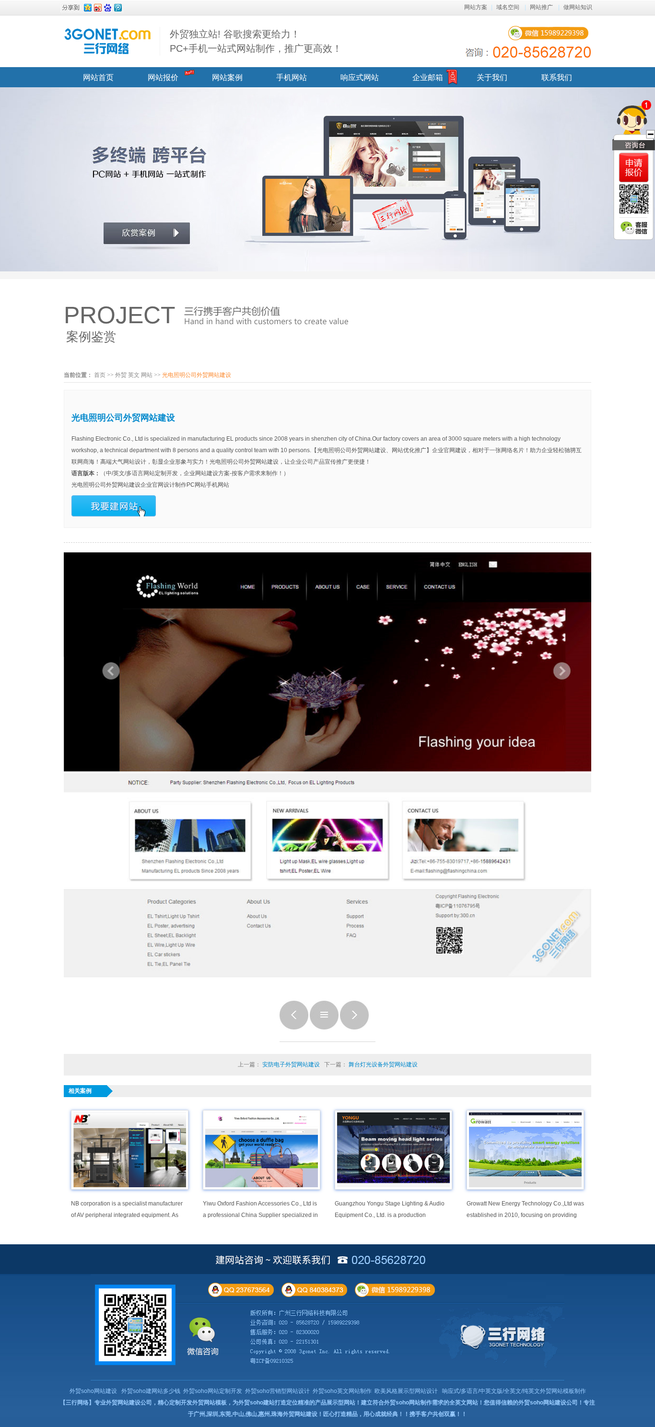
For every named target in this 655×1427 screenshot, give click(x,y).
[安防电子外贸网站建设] (294, 1027)
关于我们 (492, 77)
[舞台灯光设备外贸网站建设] (354, 1027)
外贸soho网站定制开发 (212, 1391)
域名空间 (507, 7)
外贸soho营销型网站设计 (277, 1391)
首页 (99, 375)
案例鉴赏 (91, 336)
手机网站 (291, 77)
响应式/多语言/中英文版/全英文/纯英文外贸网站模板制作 (514, 1391)
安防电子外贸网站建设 (291, 1064)
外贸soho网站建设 (93, 1391)
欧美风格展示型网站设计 (406, 1391)
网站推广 (541, 7)
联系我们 (556, 77)
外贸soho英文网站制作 (342, 1391)
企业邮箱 (427, 77)
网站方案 (475, 7)
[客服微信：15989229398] (633, 228)
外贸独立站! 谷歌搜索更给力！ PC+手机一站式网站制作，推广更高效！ (256, 41)
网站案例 (227, 77)
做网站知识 (577, 7)
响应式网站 (359, 77)
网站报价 (163, 77)
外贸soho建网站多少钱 (150, 1391)
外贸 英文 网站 (133, 375)
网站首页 (98, 77)
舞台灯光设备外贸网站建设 (383, 1064)
